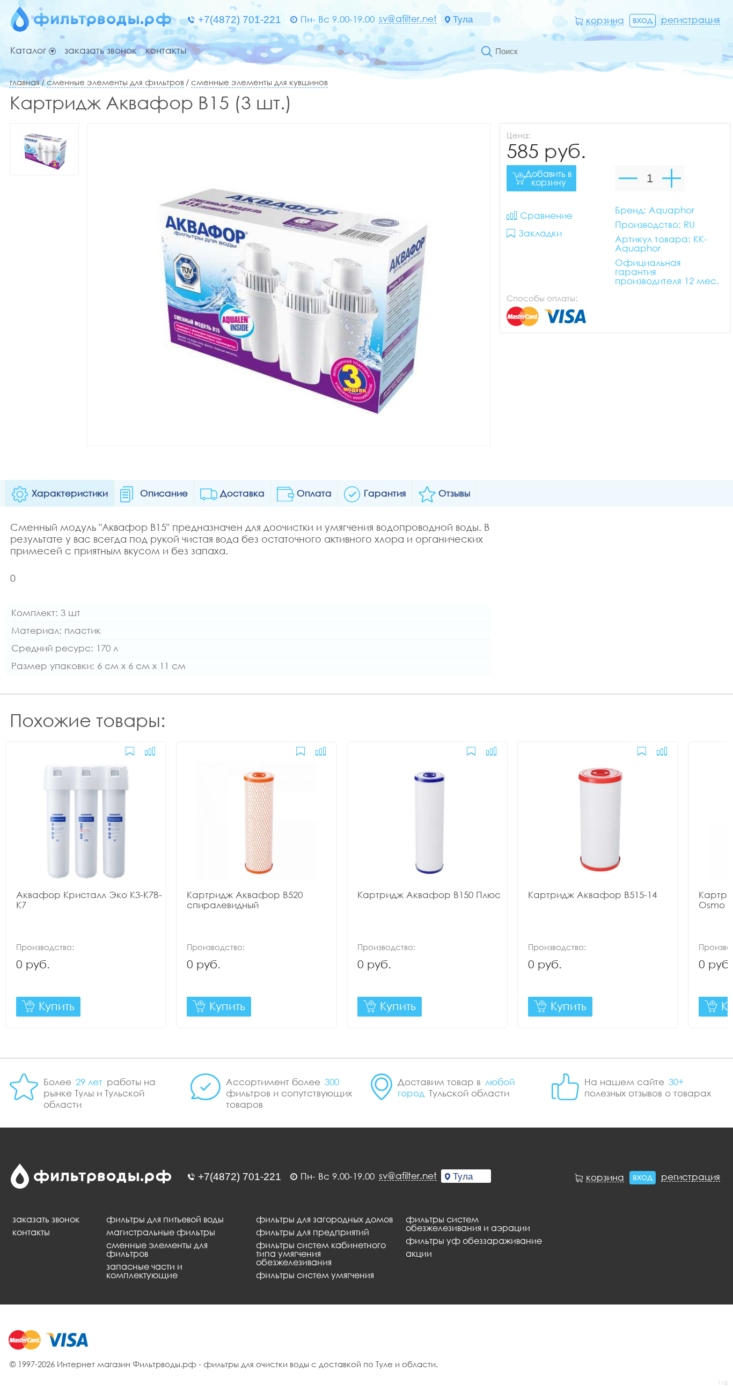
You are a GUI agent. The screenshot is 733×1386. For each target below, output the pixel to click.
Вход (643, 19)
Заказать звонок (100, 51)
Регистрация (690, 20)
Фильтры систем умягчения (315, 1275)
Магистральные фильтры (160, 1232)
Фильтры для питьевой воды (165, 1219)
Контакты (165, 51)
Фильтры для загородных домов (324, 1219)
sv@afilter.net (408, 19)
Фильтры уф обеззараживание (474, 1240)
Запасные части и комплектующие (144, 1270)
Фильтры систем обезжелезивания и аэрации (468, 1223)
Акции (419, 1253)
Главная (25, 82)
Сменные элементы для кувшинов (259, 82)
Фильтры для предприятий (312, 1232)
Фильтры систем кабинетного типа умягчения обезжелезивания (321, 1254)
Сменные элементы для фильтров (115, 82)
